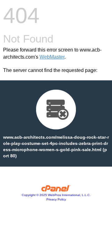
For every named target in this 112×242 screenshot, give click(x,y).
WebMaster (52, 57)
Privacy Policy (56, 199)
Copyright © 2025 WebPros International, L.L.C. (56, 195)
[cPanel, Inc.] (56, 189)
